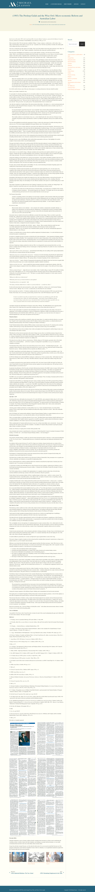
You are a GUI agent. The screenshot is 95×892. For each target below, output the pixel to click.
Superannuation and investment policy (48, 22)
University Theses (71, 87)
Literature (70, 63)
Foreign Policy (71, 58)
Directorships (68, 4)
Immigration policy (72, 59)
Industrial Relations (72, 61)
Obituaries (70, 65)
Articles (76, 4)
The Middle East (71, 85)
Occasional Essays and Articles (74, 67)
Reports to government (72, 78)
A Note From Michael (56, 4)
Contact (83, 4)
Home (46, 4)
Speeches (70, 80)
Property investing (71, 74)
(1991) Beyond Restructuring (14, 862)
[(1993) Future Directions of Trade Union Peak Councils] (54, 857)
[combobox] (73, 44)
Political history (71, 71)
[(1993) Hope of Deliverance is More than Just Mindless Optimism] (36, 857)
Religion (69, 76)
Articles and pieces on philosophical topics (75, 55)
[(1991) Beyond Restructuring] (17, 857)
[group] (36, 558)
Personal (69, 69)
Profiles (69, 73)
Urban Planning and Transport (74, 89)
